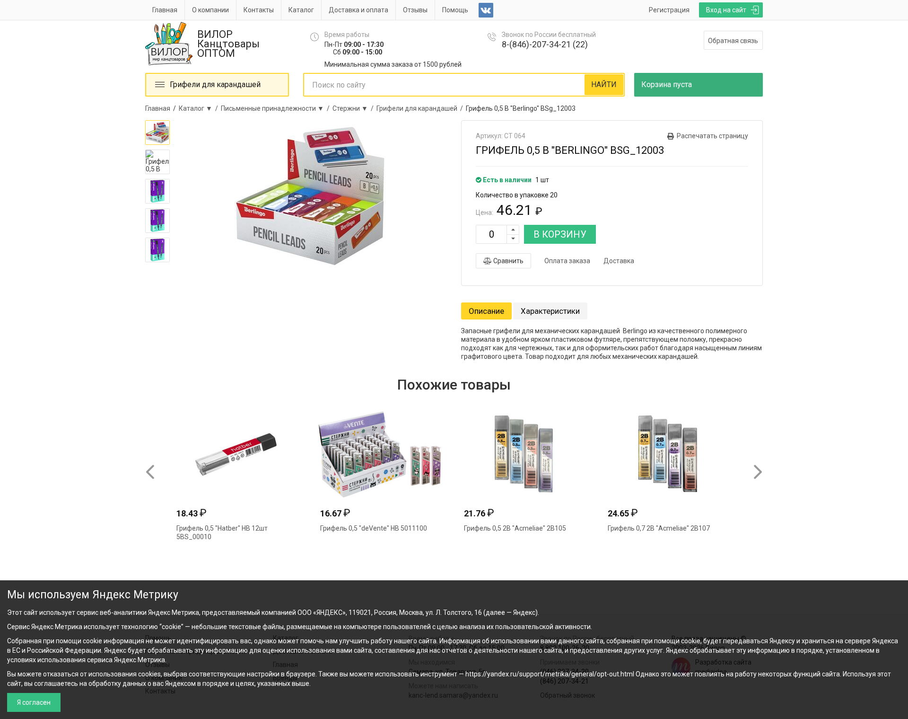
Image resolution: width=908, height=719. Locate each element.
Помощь (455, 10)
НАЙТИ (604, 84)
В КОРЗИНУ (559, 234)
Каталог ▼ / (200, 108)
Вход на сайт (726, 10)
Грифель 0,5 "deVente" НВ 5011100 (373, 528)
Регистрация (669, 10)
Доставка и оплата (358, 10)
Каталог (301, 10)
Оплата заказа (567, 261)
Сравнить (508, 261)
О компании (210, 10)
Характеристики (550, 311)
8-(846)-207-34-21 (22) (545, 44)
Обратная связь (733, 40)
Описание (486, 311)
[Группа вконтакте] (486, 10)
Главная (164, 10)
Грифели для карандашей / (421, 108)
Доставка (618, 261)
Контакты (259, 10)
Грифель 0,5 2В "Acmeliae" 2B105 (515, 528)
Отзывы (415, 10)
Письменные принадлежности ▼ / (276, 108)
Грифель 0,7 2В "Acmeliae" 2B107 (659, 528)
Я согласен (34, 702)
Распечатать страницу (712, 136)
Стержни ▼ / (354, 108)
